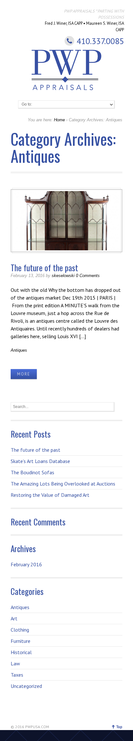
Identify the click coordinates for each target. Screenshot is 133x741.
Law (15, 663)
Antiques (19, 350)
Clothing (20, 629)
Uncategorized (26, 686)
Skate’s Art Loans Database (40, 461)
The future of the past (44, 267)
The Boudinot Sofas (32, 472)
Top (119, 726)
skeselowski (63, 275)
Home (59, 119)
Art (14, 618)
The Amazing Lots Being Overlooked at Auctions (63, 483)
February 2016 (26, 564)
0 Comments (88, 275)
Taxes (17, 675)
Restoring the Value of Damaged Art (50, 495)
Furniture (20, 641)
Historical (21, 652)
